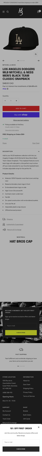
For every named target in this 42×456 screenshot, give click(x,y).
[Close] (38, 427)
